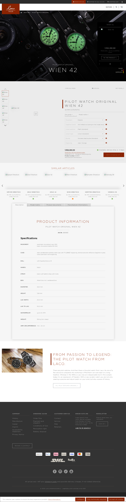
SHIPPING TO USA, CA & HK (97, 1)
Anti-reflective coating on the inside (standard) (91, 124)
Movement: (69, 120)
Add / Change (82, 143)
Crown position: (70, 129)
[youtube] (71, 471)
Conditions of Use (40, 426)
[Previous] (5, 89)
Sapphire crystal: (71, 124)
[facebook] (55, 471)
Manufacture (17, 421)
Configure (80, 499)
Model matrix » (83, 114)
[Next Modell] (120, 64)
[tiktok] (66, 471)
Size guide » (68, 114)
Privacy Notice (18, 434)
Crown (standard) (83, 134)
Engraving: (69, 143)
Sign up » (102, 424)
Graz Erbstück (33, 193)
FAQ (56, 424)
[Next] (5, 125)
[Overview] (110, 64)
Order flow (37, 418)
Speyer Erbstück (14, 193)
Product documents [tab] (54, 205)
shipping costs (51, 481)
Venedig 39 (112, 193)
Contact (57, 418)
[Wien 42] (36, 108)
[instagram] (60, 471)
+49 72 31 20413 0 (82, 428)
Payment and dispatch (38, 422)
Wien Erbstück (73, 193)
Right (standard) (83, 129)
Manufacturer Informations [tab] (78, 205)
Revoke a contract (22, 445)
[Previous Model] (99, 64)
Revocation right (40, 428)
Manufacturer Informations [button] (73, 157)
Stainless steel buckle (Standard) (88, 138)
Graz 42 (53, 193)
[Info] (106, 120)
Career (15, 424)
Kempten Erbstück (93, 193)
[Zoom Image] (36, 114)
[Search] (116, 7)
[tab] (19, 204)
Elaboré (80, 120)
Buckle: (68, 138)
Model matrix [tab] (35, 205)
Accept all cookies (116, 499)
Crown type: (69, 134)
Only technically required (96, 499)
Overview (96, 88)
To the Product (109, 57)
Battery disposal (39, 431)
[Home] (21, 12)
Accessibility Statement (17, 430)
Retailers (57, 427)
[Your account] (122, 2)
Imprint (15, 427)
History (15, 418)
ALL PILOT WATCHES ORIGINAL (66, 385)
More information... (54, 499)
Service (57, 421)
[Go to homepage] (10, 9)
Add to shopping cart (113, 154)
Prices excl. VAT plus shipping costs (110, 51)
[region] (31, 111)
